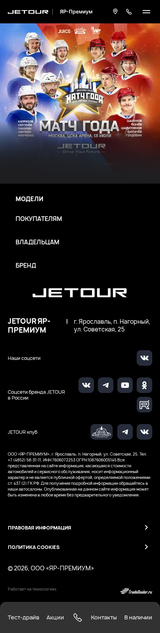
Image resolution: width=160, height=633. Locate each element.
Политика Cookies (33, 547)
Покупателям (39, 219)
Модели (29, 199)
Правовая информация (39, 527)
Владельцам (37, 242)
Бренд (26, 266)
